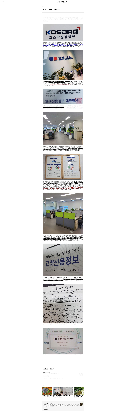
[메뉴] (3, 2)
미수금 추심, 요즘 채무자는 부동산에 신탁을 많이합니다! (50, 373)
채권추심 (44, 372)
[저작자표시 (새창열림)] (53, 368)
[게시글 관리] (47, 368)
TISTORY (63, 414)
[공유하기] (46, 368)
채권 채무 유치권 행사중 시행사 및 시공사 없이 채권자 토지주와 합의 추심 (52, 378)
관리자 (66, 414)
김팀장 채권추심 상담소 (63, 2)
